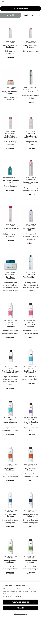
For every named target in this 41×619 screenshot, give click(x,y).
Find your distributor (20, 9)
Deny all (20, 608)
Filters (9, 15)
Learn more (17, 596)
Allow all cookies (20, 602)
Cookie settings (20, 614)
